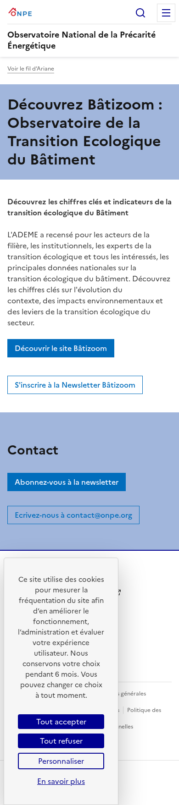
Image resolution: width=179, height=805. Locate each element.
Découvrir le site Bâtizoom (61, 348)
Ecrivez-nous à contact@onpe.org (73, 514)
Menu (166, 13)
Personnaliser (61, 761)
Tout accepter (61, 721)
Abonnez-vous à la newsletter (66, 481)
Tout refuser (61, 740)
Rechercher (140, 13)
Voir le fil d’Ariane (30, 69)
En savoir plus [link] (61, 781)
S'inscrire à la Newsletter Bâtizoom (75, 384)
